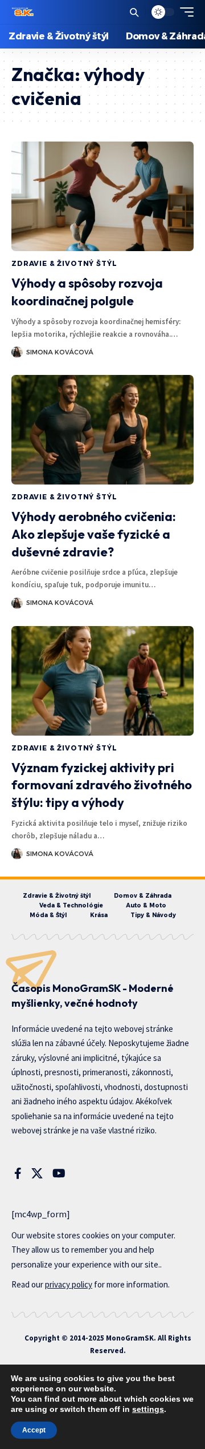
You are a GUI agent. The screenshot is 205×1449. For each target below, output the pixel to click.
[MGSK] (23, 12)
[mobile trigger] (184, 12)
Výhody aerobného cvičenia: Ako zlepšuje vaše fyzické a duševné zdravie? (93, 534)
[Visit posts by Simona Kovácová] (17, 352)
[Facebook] (17, 1173)
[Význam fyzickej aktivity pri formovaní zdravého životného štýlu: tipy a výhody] (102, 681)
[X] (37, 1173)
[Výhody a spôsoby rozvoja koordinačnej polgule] (102, 196)
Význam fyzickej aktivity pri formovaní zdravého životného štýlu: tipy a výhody (101, 785)
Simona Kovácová (59, 352)
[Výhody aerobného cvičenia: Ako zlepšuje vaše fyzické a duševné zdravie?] (102, 430)
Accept (34, 1430)
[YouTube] (59, 1173)
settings (148, 1409)
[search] (134, 12)
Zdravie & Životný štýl (64, 263)
